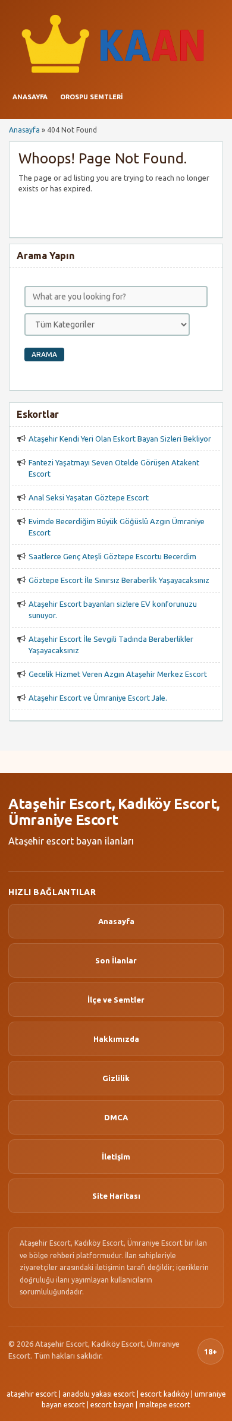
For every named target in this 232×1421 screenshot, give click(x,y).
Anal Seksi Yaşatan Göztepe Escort (89, 497)
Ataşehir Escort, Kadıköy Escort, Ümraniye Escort (114, 812)
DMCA (116, 1117)
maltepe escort (164, 1405)
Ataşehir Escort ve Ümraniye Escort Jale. (98, 698)
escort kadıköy (164, 1394)
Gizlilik (116, 1078)
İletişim (116, 1156)
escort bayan (112, 1405)
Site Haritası (116, 1196)
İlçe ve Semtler (116, 999)
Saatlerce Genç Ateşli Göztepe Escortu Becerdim (112, 556)
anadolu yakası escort (98, 1394)
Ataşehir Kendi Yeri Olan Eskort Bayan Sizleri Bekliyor (120, 438)
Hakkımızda (116, 1039)
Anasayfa (30, 96)
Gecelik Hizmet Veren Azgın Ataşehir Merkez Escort (118, 674)
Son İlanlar (116, 960)
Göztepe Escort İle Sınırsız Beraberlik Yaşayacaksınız (119, 580)
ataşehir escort (32, 1394)
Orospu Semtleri (91, 96)
